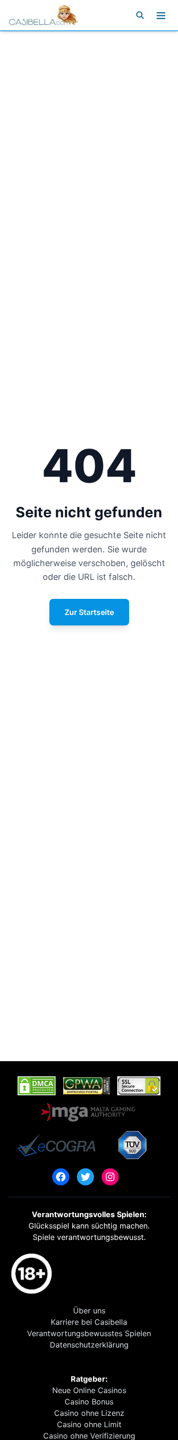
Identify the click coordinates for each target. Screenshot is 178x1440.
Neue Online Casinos (89, 1390)
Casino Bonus (89, 1401)
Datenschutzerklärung (89, 1344)
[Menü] (160, 15)
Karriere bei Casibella (89, 1322)
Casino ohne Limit (89, 1424)
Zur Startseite (89, 612)
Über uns (89, 1310)
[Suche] (140, 15)
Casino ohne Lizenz (89, 1413)
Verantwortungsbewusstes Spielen (89, 1333)
